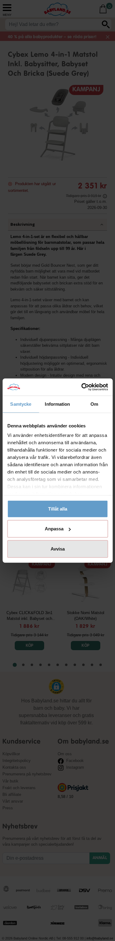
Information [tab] (57, 403)
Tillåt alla (57, 508)
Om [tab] (94, 403)
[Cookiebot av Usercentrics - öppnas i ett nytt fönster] (82, 387)
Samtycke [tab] (20, 403)
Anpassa (54, 528)
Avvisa (58, 548)
